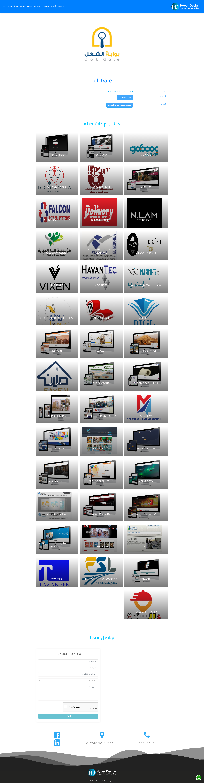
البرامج (29, 6)
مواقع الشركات (125, 97)
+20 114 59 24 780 (147, 743)
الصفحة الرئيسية (57, 6)
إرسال (68, 716)
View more (145, 147)
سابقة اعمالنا (19, 6)
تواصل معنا (7, 6)
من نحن (46, 6)
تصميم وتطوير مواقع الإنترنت (119, 105)
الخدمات (37, 6)
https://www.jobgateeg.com (120, 92)
